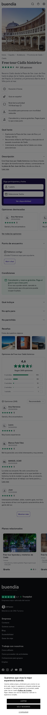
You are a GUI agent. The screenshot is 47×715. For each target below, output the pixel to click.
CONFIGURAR (23, 712)
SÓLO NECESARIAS (23, 707)
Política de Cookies (25, 690)
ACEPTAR (23, 701)
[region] (23, 694)
